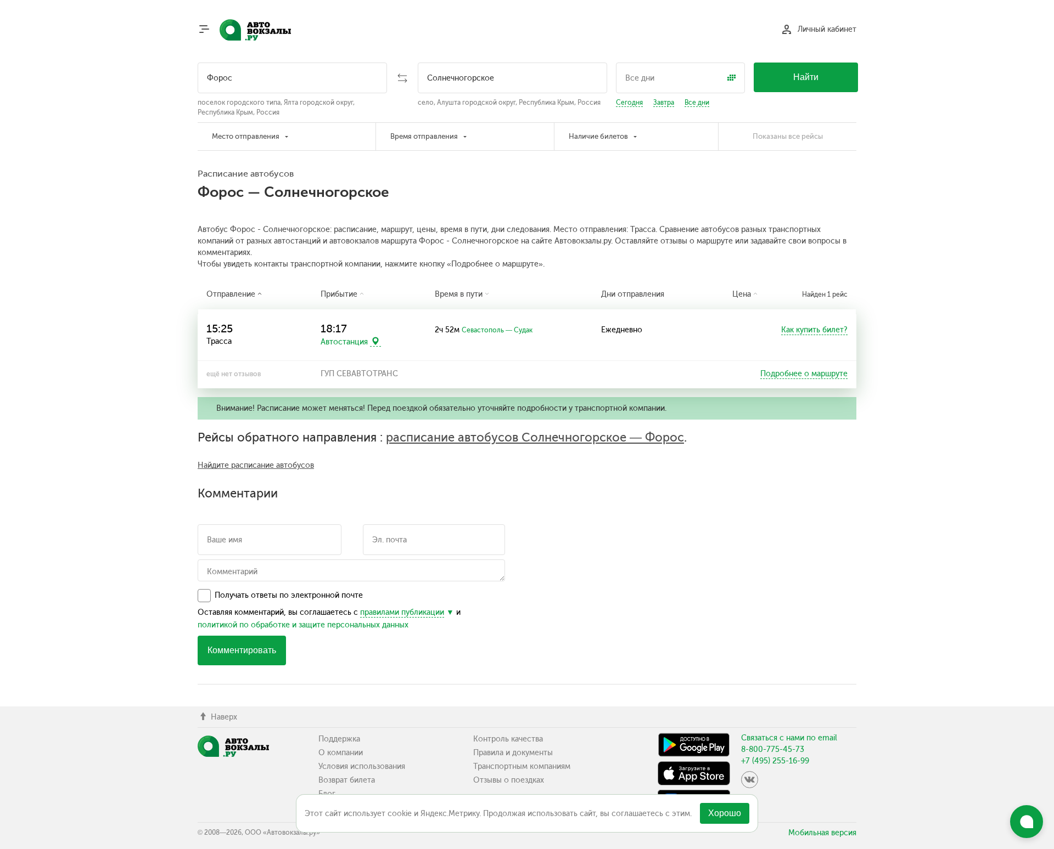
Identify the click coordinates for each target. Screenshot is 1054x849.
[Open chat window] (1026, 821)
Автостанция (344, 341)
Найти (805, 77)
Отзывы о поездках (508, 780)
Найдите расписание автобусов (256, 465)
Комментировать (242, 650)
